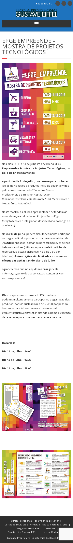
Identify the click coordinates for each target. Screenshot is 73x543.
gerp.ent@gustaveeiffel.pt (18, 313)
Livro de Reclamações (54, 532)
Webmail (50, 528)
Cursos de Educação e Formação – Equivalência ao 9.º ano (36, 524)
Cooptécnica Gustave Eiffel (22, 532)
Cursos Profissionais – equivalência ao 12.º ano (36, 520)
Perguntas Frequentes (28, 528)
